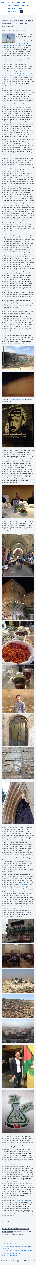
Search (25, 5)
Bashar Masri (28, 892)
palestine (6, 1234)
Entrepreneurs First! (9, 1244)
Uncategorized (7, 1231)
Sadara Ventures (7, 72)
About (21, 8)
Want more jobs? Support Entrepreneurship (17, 1251)
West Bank (5, 162)
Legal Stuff (12, 11)
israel (30, 1231)
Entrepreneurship (20, 1231)
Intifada (5, 283)
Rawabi (24, 884)
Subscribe (11, 8)
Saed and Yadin (22, 1200)
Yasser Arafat (16, 399)
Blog (9, 5)
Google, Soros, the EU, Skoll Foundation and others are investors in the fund (18, 75)
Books (16, 5)
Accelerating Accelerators (11, 1253)
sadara (20, 1234)
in (12, 1222)
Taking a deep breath (9, 1256)
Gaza (17, 162)
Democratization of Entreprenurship (15, 1228)
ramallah (14, 1234)
